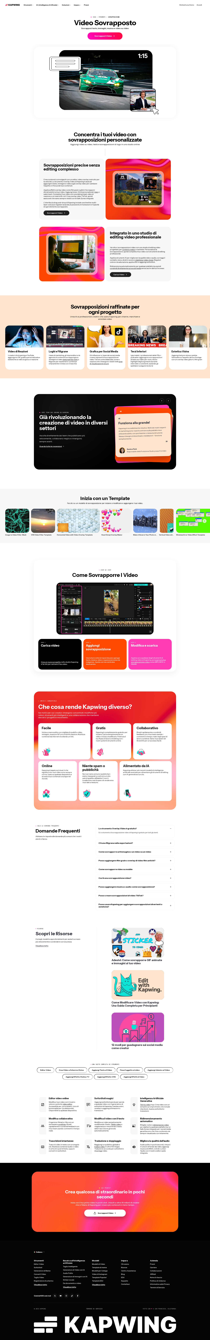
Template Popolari (99, 1277)
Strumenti (28, 5)
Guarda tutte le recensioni (50, 446)
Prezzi (86, 5)
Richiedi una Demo (186, 5)
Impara (76, 5)
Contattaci (125, 1284)
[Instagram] (66, 1296)
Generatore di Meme (42, 1271)
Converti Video (40, 1274)
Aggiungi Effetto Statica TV (77, 1077)
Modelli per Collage (100, 1271)
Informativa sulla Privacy (160, 1284)
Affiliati (153, 1274)
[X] (55, 1296)
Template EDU (97, 1281)
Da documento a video (72, 1283)
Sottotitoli (38, 1267)
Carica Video (118, 274)
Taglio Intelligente (70, 1266)
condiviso (62, 1124)
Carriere (153, 1267)
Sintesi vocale (68, 1280)
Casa (94, 17)
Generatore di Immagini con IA (75, 1277)
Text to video (145, 1105)
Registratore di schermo (43, 1281)
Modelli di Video (98, 1264)
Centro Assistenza (128, 1271)
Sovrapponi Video (103, 36)
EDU (122, 1277)
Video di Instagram (99, 1274)
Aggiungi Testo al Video (102, 1070)
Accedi (199, 5)
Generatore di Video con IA (74, 1270)
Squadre (124, 1281)
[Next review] (168, 400)
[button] (143, 435)
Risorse (124, 1267)
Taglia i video (116, 1124)
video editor (67, 1104)
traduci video (99, 1147)
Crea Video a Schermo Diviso (71, 1070)
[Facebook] (77, 1296)
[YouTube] (60, 1296)
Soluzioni (65, 5)
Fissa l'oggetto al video (130, 1070)
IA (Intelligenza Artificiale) (46, 5)
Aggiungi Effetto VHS (106, 1077)
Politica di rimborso (158, 1281)
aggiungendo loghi (70, 359)
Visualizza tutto (42, 946)
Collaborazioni (156, 1271)
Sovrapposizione (114, 17)
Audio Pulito (68, 1273)
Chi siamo (125, 1264)
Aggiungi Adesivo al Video (159, 1070)
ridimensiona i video (161, 1125)
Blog (123, 1274)
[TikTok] (72, 1296)
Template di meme (99, 1267)
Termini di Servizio (157, 1287)
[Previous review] (161, 400)
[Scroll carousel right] (204, 346)
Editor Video (45, 1070)
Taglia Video (39, 1277)
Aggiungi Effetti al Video (134, 1077)
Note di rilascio (156, 1277)
